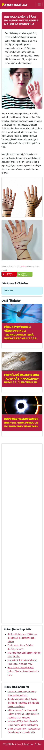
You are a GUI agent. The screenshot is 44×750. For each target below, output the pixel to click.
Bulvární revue (27, 744)
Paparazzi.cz (14, 4)
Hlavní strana (16, 744)
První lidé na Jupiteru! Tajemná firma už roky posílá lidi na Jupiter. (21, 378)
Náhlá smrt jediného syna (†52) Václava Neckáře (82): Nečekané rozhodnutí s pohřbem (22, 637)
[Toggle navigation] (39, 4)
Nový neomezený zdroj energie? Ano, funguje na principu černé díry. (21, 422)
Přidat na (24, 274)
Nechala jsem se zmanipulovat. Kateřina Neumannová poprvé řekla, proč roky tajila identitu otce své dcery (23, 702)
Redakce (23, 266)
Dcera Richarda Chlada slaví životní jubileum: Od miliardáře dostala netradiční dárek (23, 671)
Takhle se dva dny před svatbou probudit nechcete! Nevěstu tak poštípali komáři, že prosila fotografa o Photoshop (23, 713)
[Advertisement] (22, 533)
